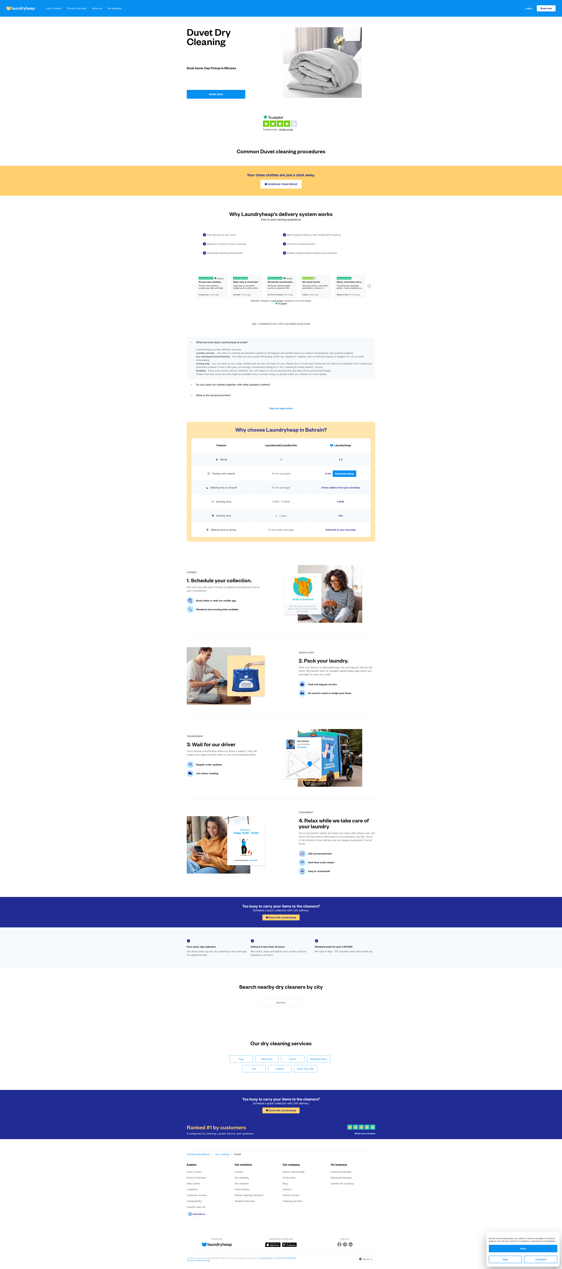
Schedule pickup (344, 473)
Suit (254, 1068)
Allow (523, 1248)
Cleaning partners (293, 1201)
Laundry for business (342, 1183)
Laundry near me (196, 1206)
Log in (528, 8)
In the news (289, 1177)
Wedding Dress (318, 1059)
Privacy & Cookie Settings (198, 1260)
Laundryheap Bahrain (198, 1154)
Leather (280, 1068)
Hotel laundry (242, 1189)
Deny (505, 1259)
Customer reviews (197, 1195)
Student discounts (245, 1201)
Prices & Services (76, 8)
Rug (241, 1059)
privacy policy (266, 1258)
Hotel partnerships (341, 1171)
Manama (281, 1002)
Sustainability (194, 1201)
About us (97, 8)
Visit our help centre (281, 408)
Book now (546, 8)
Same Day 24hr (305, 1068)
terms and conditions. (287, 1258)
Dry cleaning (222, 1154)
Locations (192, 1189)
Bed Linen (267, 1059)
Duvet (292, 1059)
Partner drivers (291, 1195)
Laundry (239, 1171)
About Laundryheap (294, 1171)
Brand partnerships (341, 1177)
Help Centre (193, 1183)
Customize (540, 1259)
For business (115, 8)
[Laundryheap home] (20, 8)
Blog (285, 1183)
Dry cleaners (242, 1183)
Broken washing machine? (249, 1195)
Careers (287, 1189)
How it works (54, 8)
